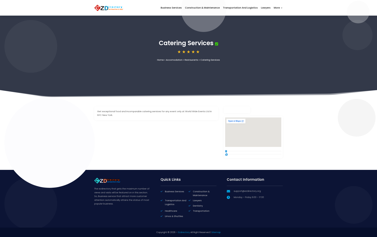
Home (160, 59)
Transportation (201, 210)
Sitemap (216, 232)
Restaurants (191, 59)
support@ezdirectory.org (247, 191)
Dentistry (198, 205)
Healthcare (171, 210)
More (277, 7)
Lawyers (266, 7)
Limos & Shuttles (174, 216)
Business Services (171, 7)
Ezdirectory (184, 232)
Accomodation (174, 59)
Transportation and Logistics (240, 7)
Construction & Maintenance (202, 7)
